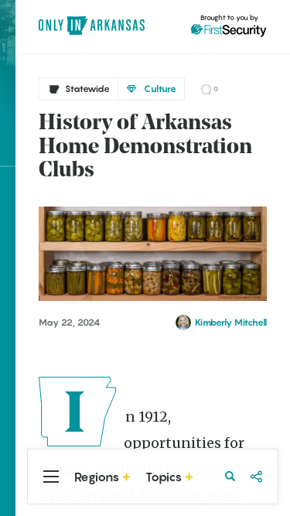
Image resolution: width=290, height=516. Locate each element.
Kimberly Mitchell (231, 322)
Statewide (87, 88)
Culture (160, 88)
